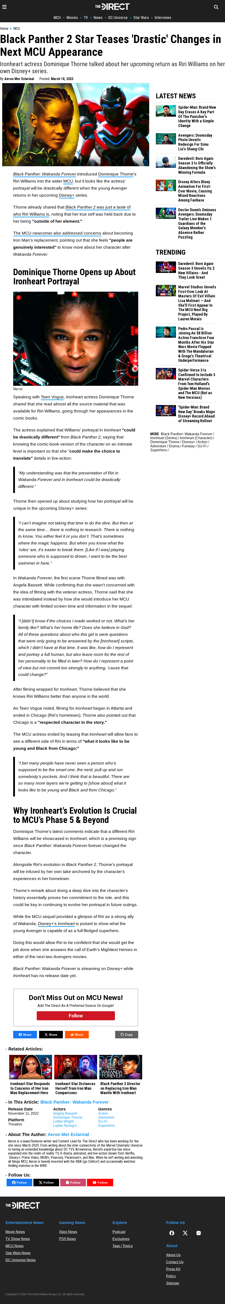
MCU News (14, 1246)
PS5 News (67, 1239)
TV (86, 17)
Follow (22, 1182)
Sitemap (172, 1283)
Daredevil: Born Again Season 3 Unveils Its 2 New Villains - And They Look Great (196, 270)
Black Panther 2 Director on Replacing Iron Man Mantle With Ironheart (120, 1088)
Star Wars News (18, 1253)
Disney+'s (56, 923)
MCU (57, 17)
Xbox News (68, 1232)
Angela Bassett (65, 1113)
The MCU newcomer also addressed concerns (57, 233)
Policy (171, 1276)
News (98, 17)
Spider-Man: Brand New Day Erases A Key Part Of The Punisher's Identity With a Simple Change (197, 116)
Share (27, 1034)
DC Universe (118, 17)
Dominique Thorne (115, 174)
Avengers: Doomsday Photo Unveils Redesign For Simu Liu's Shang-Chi (195, 142)
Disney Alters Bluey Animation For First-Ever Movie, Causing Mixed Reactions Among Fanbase (195, 191)
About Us (173, 1255)
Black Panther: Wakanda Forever (74, 1102)
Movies (72, 17)
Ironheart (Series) (163, 438)
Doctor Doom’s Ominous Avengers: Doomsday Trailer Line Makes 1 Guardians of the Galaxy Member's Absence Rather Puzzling (197, 223)
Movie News (15, 1232)
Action (103, 1113)
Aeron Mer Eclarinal (19, 79)
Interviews (163, 17)
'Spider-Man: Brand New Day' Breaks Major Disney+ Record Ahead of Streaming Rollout (196, 414)
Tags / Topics (122, 1246)
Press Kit (173, 1269)
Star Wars (141, 17)
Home (4, 29)
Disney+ (66, 195)
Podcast (118, 1232)
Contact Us (174, 1262)
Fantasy (188, 446)
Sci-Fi (102, 1121)
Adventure (106, 1117)
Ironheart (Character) (196, 438)
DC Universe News (20, 1260)
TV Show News (17, 1239)
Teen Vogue (52, 397)
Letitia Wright (63, 1121)
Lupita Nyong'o (65, 1125)
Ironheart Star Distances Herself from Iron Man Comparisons (75, 1088)
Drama (174, 446)
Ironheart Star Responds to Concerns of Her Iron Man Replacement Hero (30, 1088)
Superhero (106, 1125)
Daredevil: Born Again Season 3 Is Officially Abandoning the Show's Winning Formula (197, 165)
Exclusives (120, 1239)
